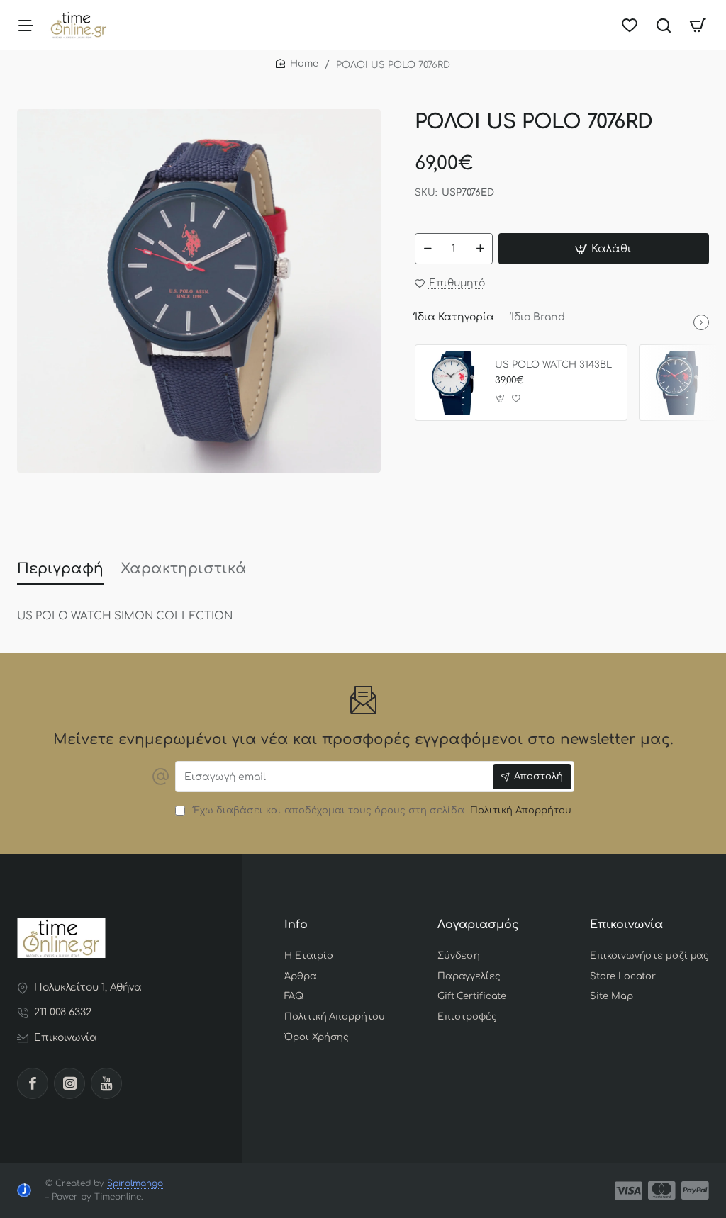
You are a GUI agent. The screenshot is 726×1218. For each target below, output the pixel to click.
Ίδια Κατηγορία (454, 317)
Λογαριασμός (478, 924)
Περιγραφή (60, 568)
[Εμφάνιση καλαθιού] (698, 25)
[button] (603, 248)
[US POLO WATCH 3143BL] (453, 383)
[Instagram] (69, 1083)
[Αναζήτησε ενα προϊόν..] (664, 25)
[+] (480, 249)
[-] (427, 249)
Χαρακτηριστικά (184, 568)
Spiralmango (135, 1183)
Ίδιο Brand (538, 317)
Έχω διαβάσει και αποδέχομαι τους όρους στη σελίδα (380, 811)
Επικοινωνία (626, 924)
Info (296, 924)
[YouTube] (106, 1083)
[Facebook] (32, 1083)
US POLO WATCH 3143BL (553, 365)
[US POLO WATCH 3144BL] (677, 383)
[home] (297, 64)
